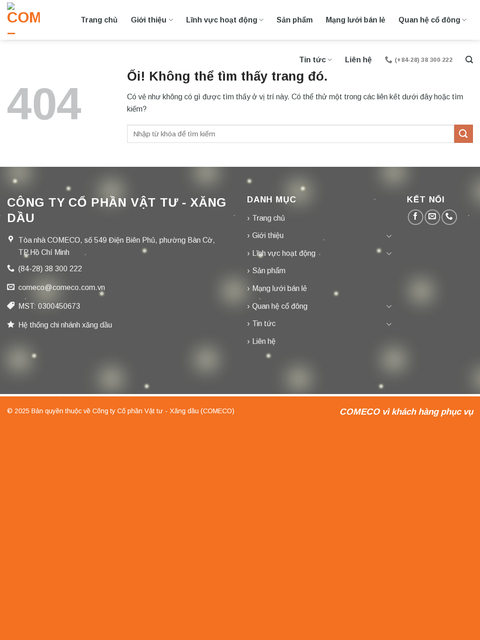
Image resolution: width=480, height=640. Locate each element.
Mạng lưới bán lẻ (355, 20)
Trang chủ (99, 20)
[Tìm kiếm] (469, 60)
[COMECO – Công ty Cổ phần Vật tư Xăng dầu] (23, 20)
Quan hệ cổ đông (429, 20)
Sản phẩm (295, 20)
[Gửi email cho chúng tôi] (432, 217)
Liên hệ (358, 60)
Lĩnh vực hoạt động (221, 20)
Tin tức (312, 60)
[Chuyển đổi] (389, 235)
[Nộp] (463, 134)
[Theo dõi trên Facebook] (415, 217)
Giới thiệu (148, 20)
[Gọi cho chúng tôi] (449, 217)
